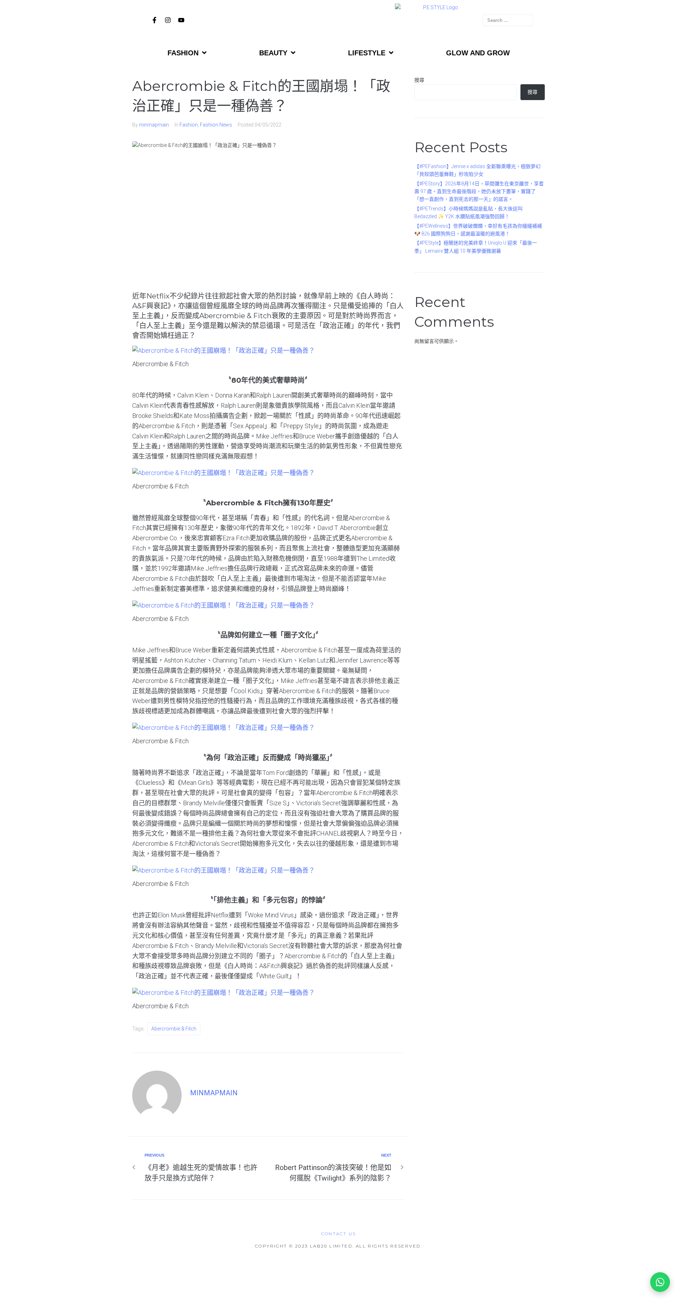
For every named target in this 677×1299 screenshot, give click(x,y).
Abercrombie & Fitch (173, 1029)
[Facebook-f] (154, 20)
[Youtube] (181, 20)
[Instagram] (168, 20)
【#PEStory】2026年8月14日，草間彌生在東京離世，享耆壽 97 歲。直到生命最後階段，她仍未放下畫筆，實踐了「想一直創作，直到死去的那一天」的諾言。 (479, 191)
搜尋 (419, 80)
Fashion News (216, 125)
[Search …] (508, 20)
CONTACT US (338, 1233)
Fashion (188, 125)
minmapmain (154, 125)
